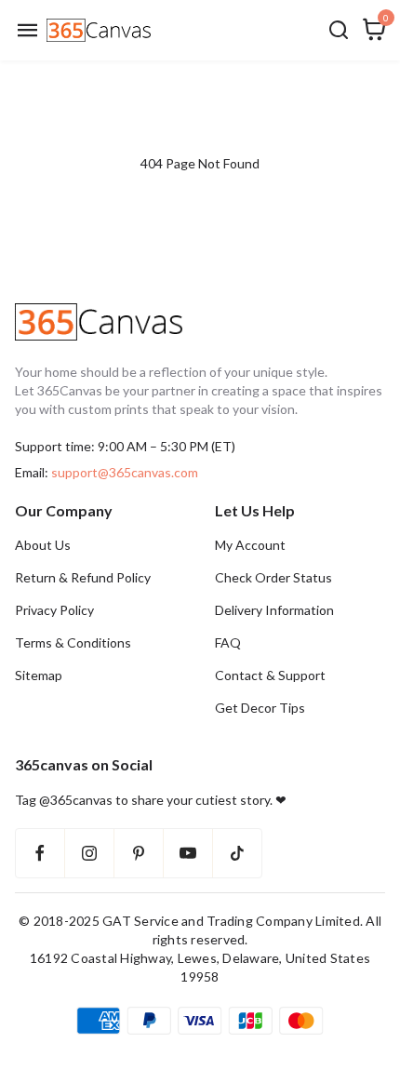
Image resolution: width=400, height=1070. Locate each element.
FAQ (228, 642)
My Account (250, 545)
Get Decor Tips (260, 708)
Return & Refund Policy (83, 577)
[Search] (338, 29)
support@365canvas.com (124, 472)
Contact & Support (270, 675)
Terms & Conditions (73, 642)
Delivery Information (274, 610)
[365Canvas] (99, 30)
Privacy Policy (54, 610)
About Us (43, 545)
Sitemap (38, 675)
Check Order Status (273, 577)
